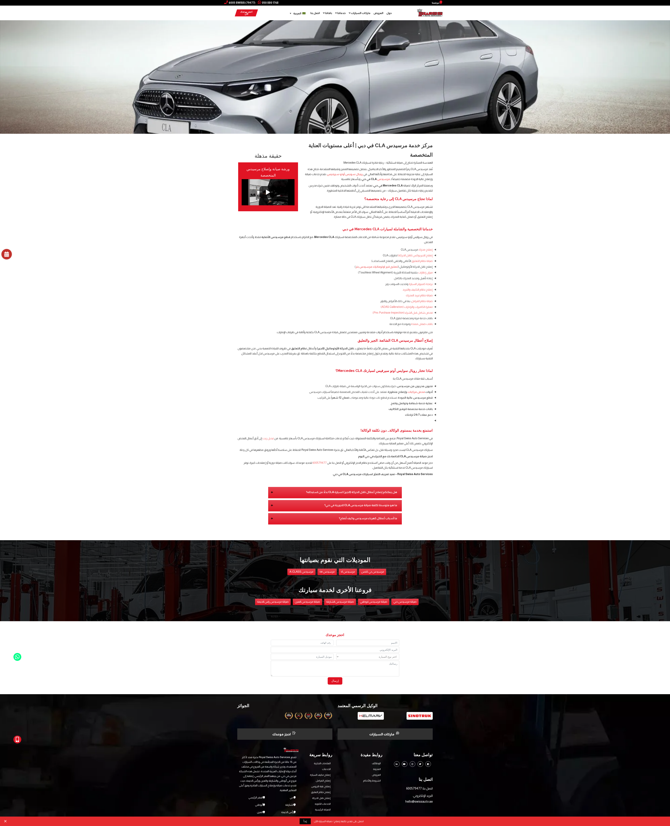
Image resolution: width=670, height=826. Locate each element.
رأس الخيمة (287, 812)
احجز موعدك (281, 734)
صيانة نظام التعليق (422, 260)
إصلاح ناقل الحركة (321, 798)
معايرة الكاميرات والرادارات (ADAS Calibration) (407, 306)
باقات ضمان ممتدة (422, 323)
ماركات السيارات (360, 13)
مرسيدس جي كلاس (372, 571)
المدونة (377, 769)
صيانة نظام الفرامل (422, 301)
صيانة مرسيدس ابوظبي (373, 601)
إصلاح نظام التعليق (321, 792)
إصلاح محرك (426, 249)
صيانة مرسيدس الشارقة (340, 601)
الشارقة (289, 804)
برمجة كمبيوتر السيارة (421, 283)
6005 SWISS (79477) (242, 2)
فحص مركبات (416, 391)
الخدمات (326, 769)
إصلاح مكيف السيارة (320, 774)
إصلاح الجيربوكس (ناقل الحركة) (415, 255)
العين (260, 812)
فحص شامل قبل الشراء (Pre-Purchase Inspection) (403, 312)
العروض (378, 13)
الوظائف (376, 763)
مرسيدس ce (327, 571)
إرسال (335, 680)
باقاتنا (328, 13)
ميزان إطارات (425, 272)
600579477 (320, 462)
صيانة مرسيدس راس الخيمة (273, 601)
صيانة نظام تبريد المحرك (419, 295)
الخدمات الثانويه (323, 803)
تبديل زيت (268, 438)
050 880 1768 (270, 2)
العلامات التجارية (322, 763)
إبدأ (305, 821)
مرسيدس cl (348, 571)
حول (389, 13)
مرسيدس (383, 179)
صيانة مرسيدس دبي (404, 601)
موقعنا (436, 2)
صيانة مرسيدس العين (307, 601)
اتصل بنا (315, 13)
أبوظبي (259, 804)
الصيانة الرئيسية (323, 809)
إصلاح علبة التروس (321, 786)
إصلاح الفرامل (323, 780)
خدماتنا (341, 13)
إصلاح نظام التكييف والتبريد (418, 289)
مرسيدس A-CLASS (301, 571)
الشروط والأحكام (372, 780)
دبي (292, 797)
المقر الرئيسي (255, 797)
